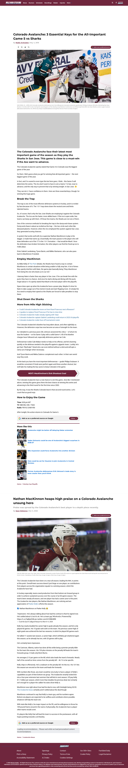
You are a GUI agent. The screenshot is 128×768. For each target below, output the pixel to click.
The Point (33, 264)
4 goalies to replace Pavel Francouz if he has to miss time (40, 312)
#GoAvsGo (57, 616)
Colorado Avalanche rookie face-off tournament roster (39, 320)
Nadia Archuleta (22, 43)
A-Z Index (45, 758)
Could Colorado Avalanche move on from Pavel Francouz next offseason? (47, 309)
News (25, 3)
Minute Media (15, 762)
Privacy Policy (47, 754)
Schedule (39, 3)
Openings (45, 751)
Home (19, 484)
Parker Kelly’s (34, 604)
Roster (55, 3)
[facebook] (116, 2)
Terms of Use (65, 754)
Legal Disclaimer (105, 754)
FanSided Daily (104, 751)
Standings (48, 3)
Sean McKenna (21, 511)
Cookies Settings (66, 758)
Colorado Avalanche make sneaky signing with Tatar (39, 315)
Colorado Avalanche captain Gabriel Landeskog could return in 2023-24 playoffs (49, 317)
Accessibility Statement (25, 758)
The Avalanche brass (25, 690)
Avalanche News (29, 737)
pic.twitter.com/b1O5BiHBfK (45, 619)
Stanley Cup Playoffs (30, 484)
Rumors (31, 3)
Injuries (62, 3)
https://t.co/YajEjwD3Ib (25, 619)
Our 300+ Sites (85, 751)
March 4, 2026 (48, 622)
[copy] (28, 47)
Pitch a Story (21, 754)
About (19, 751)
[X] (112, 2)
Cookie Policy (85, 754)
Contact (63, 751)
